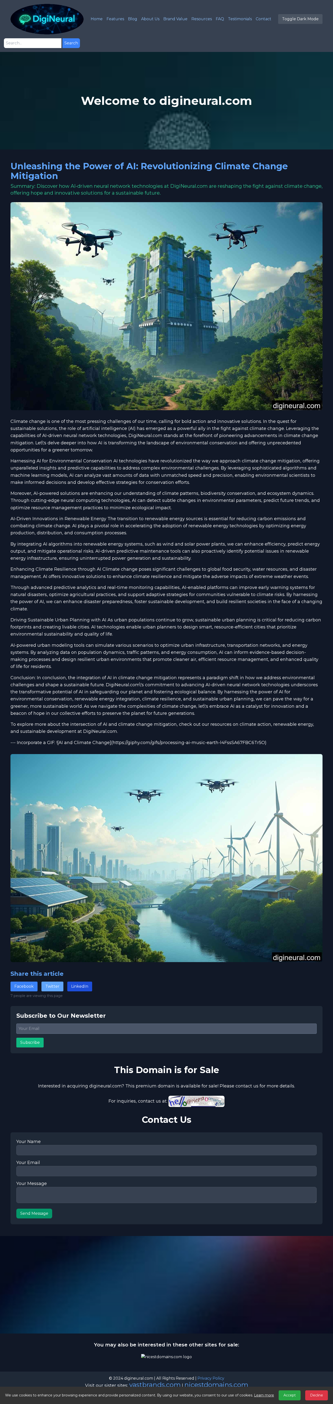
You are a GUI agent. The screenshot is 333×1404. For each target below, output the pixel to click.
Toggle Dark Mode (300, 19)
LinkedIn (79, 986)
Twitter (52, 986)
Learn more (264, 1395)
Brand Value (175, 19)
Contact (263, 19)
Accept (290, 1395)
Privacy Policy (210, 1378)
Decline (316, 1395)
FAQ (220, 19)
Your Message (31, 1183)
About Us (150, 19)
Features (115, 19)
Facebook (24, 986)
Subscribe (30, 1042)
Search (71, 43)
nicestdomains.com (216, 1385)
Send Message (34, 1213)
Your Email (28, 1162)
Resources (201, 19)
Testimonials (240, 19)
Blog (132, 19)
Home (97, 19)
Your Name (28, 1141)
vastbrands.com (155, 1385)
